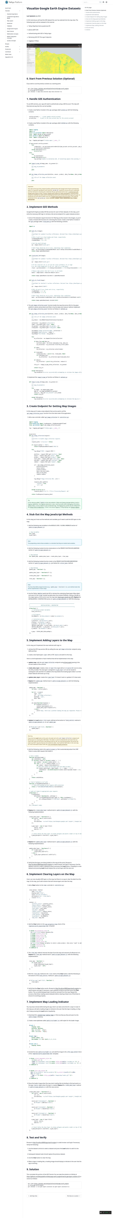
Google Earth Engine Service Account (60, 196)
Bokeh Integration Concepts (11, 37)
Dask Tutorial (10, 31)
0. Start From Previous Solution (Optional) (95, 10)
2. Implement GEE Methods (92, 14)
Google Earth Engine (12, 28)
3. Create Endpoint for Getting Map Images (96, 17)
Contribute (8, 52)
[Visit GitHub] (103, 2)
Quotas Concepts (11, 40)
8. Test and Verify (89, 27)
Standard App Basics (12, 14)
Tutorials (7, 10)
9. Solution (87, 29)
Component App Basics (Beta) (13, 17)
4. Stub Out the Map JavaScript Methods (95, 19)
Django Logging (75, 507)
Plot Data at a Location (73, 1196)
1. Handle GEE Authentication (92, 12)
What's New (8, 54)
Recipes (7, 44)
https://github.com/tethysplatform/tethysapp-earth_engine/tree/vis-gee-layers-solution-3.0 (53, 1176)
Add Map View (33, 1196)
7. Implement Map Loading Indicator (94, 25)
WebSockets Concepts (12, 34)
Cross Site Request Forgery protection (57, 744)
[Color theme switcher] (106, 2)
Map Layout (10, 21)
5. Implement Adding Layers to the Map (95, 21)
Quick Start (8, 8)
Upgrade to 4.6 (9, 57)
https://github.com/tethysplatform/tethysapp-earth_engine (51, 88)
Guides (7, 46)
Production (8, 49)
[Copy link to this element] (28, 11)
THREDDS (9, 26)
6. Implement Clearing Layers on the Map (95, 23)
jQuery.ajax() (67, 662)
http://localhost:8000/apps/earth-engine (40, 864)
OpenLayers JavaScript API (65, 597)
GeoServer (9, 23)
